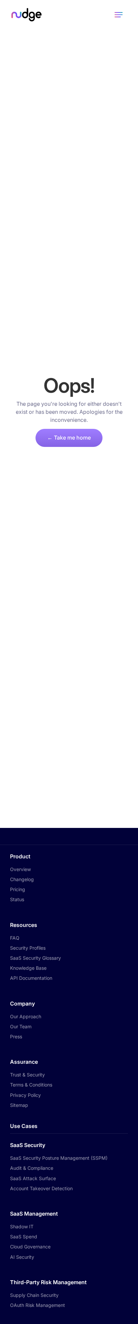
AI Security (22, 1257)
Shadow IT (21, 1226)
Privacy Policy (25, 1095)
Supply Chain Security (34, 1295)
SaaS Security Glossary (35, 958)
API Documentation (31, 978)
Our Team (20, 1026)
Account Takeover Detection (41, 1188)
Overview (20, 869)
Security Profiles (28, 948)
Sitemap (19, 1105)
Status (17, 899)
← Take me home (69, 437)
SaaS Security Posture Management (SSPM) (59, 1158)
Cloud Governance (30, 1246)
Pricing (17, 889)
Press (16, 1036)
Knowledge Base (28, 968)
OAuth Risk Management (37, 1305)
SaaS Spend (23, 1236)
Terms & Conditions (31, 1084)
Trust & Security (27, 1074)
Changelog (22, 879)
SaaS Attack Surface (33, 1178)
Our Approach (25, 1016)
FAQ (14, 938)
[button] (119, 15)
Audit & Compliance (31, 1168)
